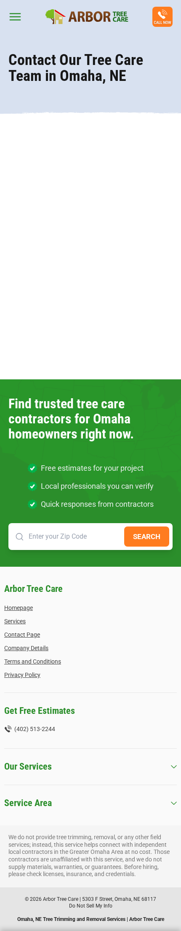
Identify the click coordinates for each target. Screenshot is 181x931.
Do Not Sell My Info (90, 906)
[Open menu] (15, 16)
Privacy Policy (22, 675)
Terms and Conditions (32, 661)
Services (15, 621)
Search (146, 536)
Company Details (26, 648)
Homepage (18, 607)
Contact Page (22, 634)
